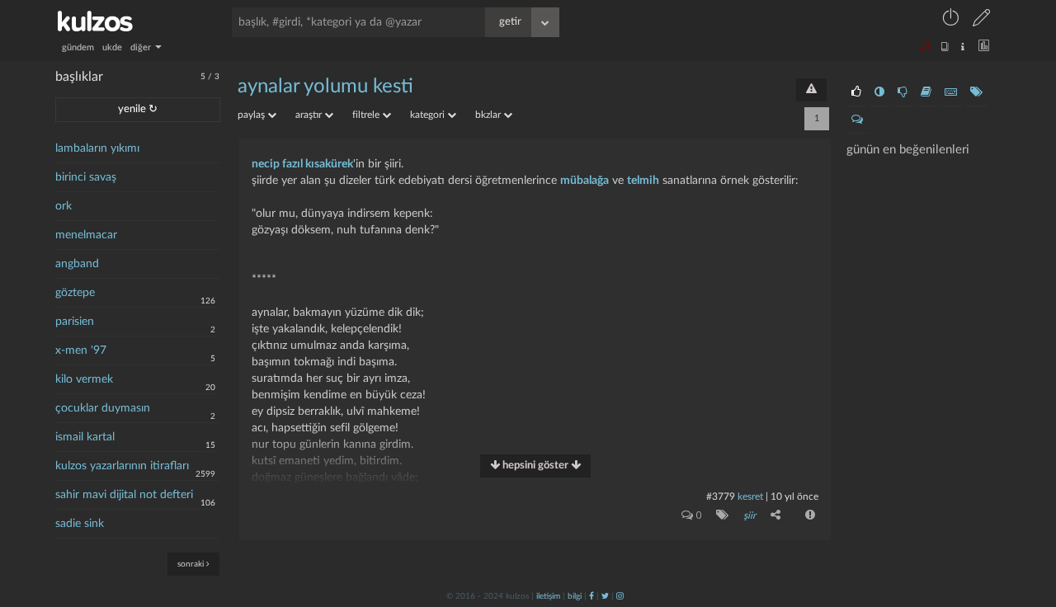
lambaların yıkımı (97, 148)
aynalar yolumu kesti (325, 86)
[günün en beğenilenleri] (856, 92)
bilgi (575, 596)
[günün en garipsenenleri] (879, 92)
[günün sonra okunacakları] (926, 92)
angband (77, 264)
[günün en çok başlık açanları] (976, 92)
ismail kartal (85, 437)
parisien (74, 321)
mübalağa (584, 180)
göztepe (75, 293)
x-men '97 (80, 350)
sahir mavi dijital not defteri (124, 495)
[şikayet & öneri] (811, 89)
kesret (750, 496)
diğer (141, 47)
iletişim (548, 596)
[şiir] (719, 514)
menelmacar (86, 235)
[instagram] (620, 596)
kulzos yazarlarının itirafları (122, 466)
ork (63, 206)
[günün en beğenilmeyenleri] (902, 92)
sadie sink (79, 523)
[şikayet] (808, 514)
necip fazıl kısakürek (302, 164)
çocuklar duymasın (102, 408)
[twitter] (605, 596)
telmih (643, 180)
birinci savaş (85, 177)
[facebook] (591, 596)
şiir (749, 515)
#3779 (720, 496)
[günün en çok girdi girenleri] (951, 92)
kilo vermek (84, 379)
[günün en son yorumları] (857, 119)
